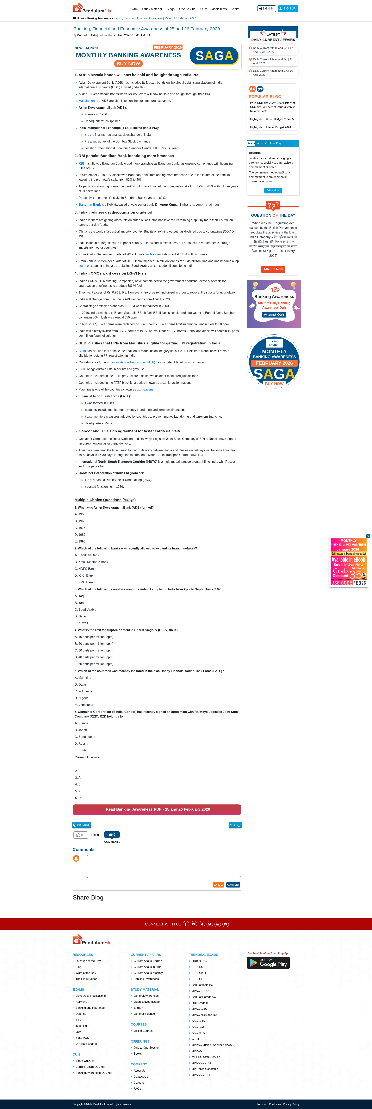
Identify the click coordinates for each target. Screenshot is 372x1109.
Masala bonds (88, 100)
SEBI (82, 351)
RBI (81, 163)
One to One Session (146, 1047)
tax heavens (145, 389)
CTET (195, 1038)
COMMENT (233, 884)
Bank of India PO (202, 984)
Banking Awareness (146, 978)
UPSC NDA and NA (204, 1014)
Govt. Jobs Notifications (91, 995)
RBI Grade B (200, 1002)
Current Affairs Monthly (148, 972)
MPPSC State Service (206, 1056)
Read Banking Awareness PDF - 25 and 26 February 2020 (158, 809)
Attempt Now (273, 269)
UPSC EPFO (200, 990)
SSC (79, 1019)
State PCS (82, 1037)
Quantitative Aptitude (147, 1001)
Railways (81, 1001)
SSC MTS (198, 1032)
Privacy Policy (291, 1104)
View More (273, 190)
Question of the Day (88, 960)
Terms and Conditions (269, 1104)
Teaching (81, 1025)
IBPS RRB (198, 978)
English (138, 1007)
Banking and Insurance (90, 1007)
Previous (83, 825)
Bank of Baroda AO (204, 996)
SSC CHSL (199, 1020)
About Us (140, 1070)
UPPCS (197, 1050)
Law (78, 1031)
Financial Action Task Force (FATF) (131, 362)
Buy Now (274, 384)
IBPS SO (197, 966)
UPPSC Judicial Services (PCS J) (213, 1044)
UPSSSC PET (201, 1074)
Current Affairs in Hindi (148, 966)
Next (233, 825)
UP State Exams (86, 1043)
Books (235, 9)
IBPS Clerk (199, 972)
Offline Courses (143, 1030)
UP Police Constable (205, 1068)
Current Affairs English (148, 960)
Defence (81, 1013)
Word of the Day (86, 972)
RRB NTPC (199, 960)
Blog (78, 966)
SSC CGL (198, 1026)
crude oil (151, 254)
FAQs (137, 1088)
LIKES (95, 835)
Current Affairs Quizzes (90, 1066)
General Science (144, 1013)
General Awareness (146, 995)
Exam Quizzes (85, 1060)
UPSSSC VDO (201, 1062)
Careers (139, 1082)
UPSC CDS (199, 1008)
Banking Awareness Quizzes (94, 1072)
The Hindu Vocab (86, 978)
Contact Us (141, 1076)
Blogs (171, 9)
